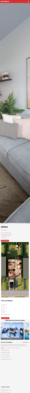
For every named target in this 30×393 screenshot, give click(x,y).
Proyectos (16, 223)
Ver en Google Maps (25, 342)
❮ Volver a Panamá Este (4, 223)
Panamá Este (19, 223)
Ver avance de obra (5, 318)
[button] (28, 1)
